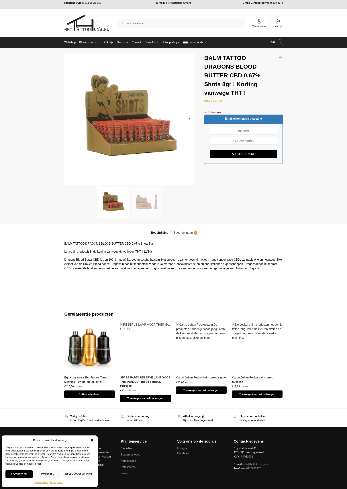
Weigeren (48, 474)
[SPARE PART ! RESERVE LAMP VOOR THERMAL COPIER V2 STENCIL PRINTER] (145, 348)
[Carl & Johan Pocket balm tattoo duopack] (257, 348)
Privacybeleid (56, 482)
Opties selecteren (89, 394)
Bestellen (126, 448)
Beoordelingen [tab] (185, 232)
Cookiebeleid (41, 482)
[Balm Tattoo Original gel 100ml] (281, 57)
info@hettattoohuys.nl (178, 2)
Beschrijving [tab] (159, 232)
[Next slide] (189, 119)
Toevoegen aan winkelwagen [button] (145, 398)
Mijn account (259, 26)
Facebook (183, 453)
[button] (92, 440)
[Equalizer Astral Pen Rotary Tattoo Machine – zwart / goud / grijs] (89, 348)
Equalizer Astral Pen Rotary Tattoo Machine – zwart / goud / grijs (86, 379)
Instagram (183, 448)
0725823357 (253, 468)
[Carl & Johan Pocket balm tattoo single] (201, 348)
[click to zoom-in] (129, 119)
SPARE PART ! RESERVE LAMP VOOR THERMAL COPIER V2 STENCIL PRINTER (145, 381)
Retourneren (128, 466)
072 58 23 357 (93, 2)
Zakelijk (278, 26)
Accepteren (19, 474)
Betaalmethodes (130, 454)
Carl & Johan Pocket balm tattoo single (201, 377)
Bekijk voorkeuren (78, 474)
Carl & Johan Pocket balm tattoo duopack (252, 379)
